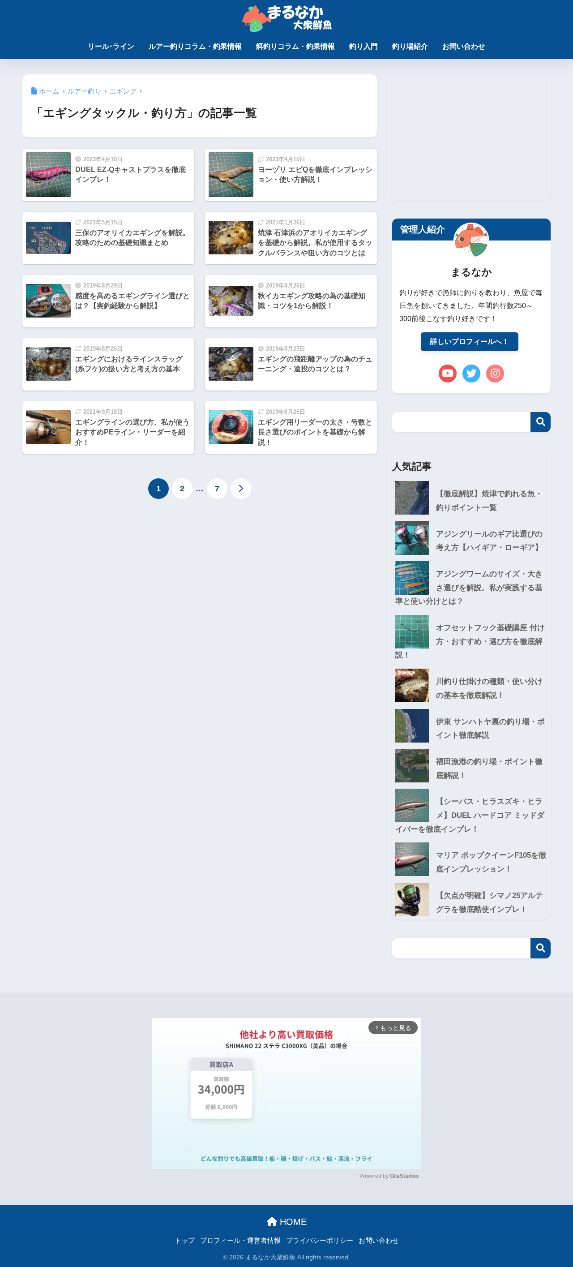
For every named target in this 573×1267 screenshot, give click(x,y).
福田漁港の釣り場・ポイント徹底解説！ (489, 768)
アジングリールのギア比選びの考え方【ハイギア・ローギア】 (489, 541)
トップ (185, 1240)
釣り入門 (363, 46)
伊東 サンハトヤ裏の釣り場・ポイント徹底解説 (490, 728)
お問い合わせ (463, 46)
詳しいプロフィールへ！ (469, 341)
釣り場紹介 (410, 46)
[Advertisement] (471, 137)
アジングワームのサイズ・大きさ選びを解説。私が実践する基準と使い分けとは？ (469, 588)
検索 (540, 422)
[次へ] (241, 488)
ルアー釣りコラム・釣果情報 (195, 46)
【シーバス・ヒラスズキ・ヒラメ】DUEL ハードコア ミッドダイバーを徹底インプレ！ (469, 815)
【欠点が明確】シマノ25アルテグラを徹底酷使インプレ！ (489, 902)
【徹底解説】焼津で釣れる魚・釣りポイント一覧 (489, 501)
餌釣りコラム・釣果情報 (295, 46)
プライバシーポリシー (319, 1240)
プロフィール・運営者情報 (240, 1240)
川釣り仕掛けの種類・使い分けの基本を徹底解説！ (489, 688)
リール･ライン (111, 46)
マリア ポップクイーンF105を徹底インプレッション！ (491, 862)
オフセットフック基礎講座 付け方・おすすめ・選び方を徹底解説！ (470, 641)
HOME (292, 1222)
